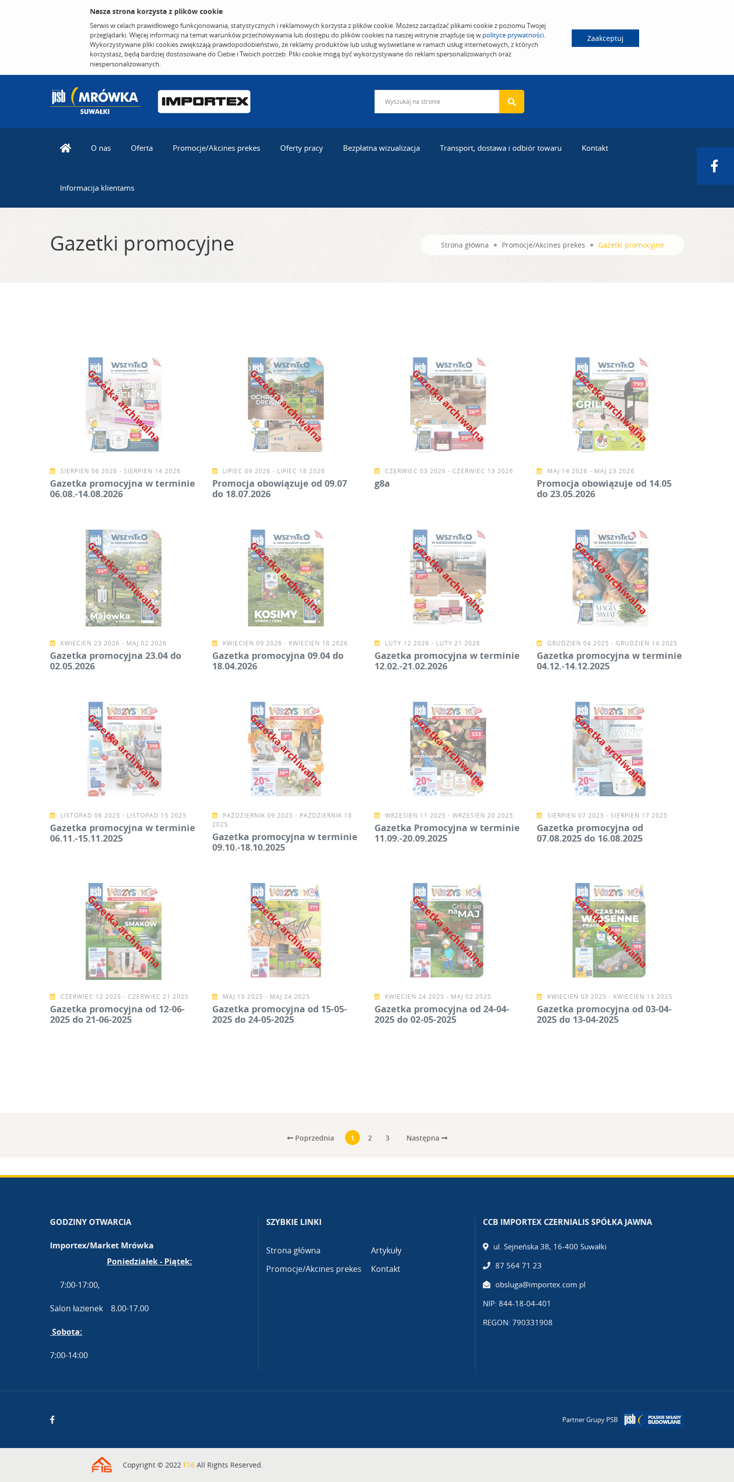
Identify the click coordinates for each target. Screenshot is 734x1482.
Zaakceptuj (605, 38)
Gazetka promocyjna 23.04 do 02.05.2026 (115, 660)
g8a (382, 483)
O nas (101, 148)
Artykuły (386, 1250)
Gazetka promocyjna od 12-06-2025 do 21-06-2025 (117, 1014)
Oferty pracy (301, 148)
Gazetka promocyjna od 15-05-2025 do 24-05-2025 (279, 1014)
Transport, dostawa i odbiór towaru (501, 148)
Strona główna (465, 245)
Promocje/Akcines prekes (216, 148)
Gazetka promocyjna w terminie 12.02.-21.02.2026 (447, 660)
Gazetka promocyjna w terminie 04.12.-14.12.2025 (609, 660)
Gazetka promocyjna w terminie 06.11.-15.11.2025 (122, 833)
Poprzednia (313, 1138)
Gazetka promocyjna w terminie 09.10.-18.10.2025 (285, 842)
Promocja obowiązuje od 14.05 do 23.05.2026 (604, 488)
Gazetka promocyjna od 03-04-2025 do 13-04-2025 (604, 1014)
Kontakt (595, 148)
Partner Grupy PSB (590, 1419)
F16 (189, 1465)
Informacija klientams (97, 188)
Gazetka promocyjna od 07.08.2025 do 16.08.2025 (590, 833)
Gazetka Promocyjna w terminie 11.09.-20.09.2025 (447, 833)
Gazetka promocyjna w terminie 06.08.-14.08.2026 (122, 488)
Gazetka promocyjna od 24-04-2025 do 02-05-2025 (441, 1014)
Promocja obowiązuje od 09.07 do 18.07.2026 (279, 488)
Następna (423, 1138)
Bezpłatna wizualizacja (381, 148)
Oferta (142, 148)
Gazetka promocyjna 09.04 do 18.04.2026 (278, 660)
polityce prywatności (513, 34)
